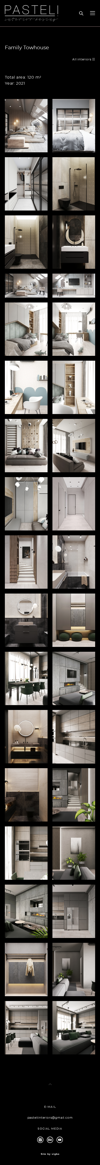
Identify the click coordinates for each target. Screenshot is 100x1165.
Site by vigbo (50, 1154)
